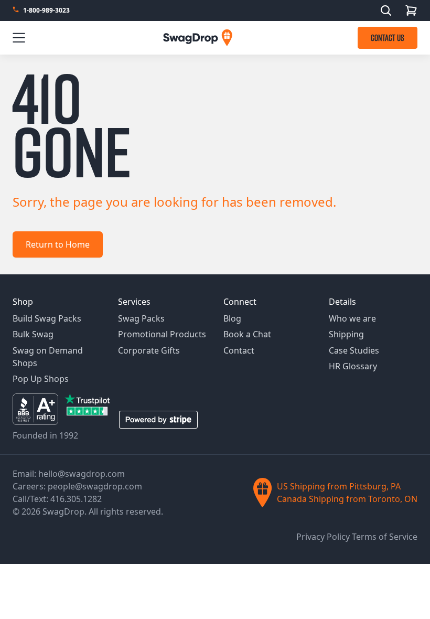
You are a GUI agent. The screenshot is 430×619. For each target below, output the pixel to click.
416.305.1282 (76, 499)
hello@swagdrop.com (81, 473)
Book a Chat (247, 334)
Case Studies (354, 350)
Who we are (352, 318)
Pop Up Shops (41, 379)
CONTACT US (387, 38)
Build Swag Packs (47, 318)
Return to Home (58, 244)
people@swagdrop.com (95, 486)
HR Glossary (353, 366)
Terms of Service (384, 536)
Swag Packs (141, 318)
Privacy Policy (324, 536)
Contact (238, 350)
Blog (232, 318)
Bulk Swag (33, 334)
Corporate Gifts (149, 350)
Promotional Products (162, 334)
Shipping (346, 334)
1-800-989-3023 (46, 10)
